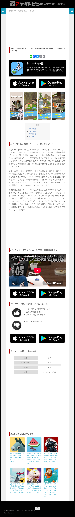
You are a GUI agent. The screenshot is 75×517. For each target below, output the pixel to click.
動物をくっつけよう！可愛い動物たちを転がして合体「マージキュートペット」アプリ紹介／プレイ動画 (17, 458)
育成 (19, 11)
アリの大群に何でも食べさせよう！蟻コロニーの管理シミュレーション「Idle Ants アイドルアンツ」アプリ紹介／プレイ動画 (34, 459)
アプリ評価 (32, 134)
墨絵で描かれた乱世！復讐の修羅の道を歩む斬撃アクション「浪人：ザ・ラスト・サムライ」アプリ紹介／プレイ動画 (51, 458)
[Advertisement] (37, 30)
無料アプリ (13, 11)
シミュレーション (28, 11)
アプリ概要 (32, 129)
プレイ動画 (32, 131)
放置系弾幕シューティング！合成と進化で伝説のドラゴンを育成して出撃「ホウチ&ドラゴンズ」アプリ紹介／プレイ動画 (34, 488)
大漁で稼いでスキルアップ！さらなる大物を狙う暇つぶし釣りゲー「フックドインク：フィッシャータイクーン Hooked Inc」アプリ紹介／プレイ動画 (51, 490)
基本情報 (31, 136)
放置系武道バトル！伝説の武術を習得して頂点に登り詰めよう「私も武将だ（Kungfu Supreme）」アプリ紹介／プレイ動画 (17, 488)
